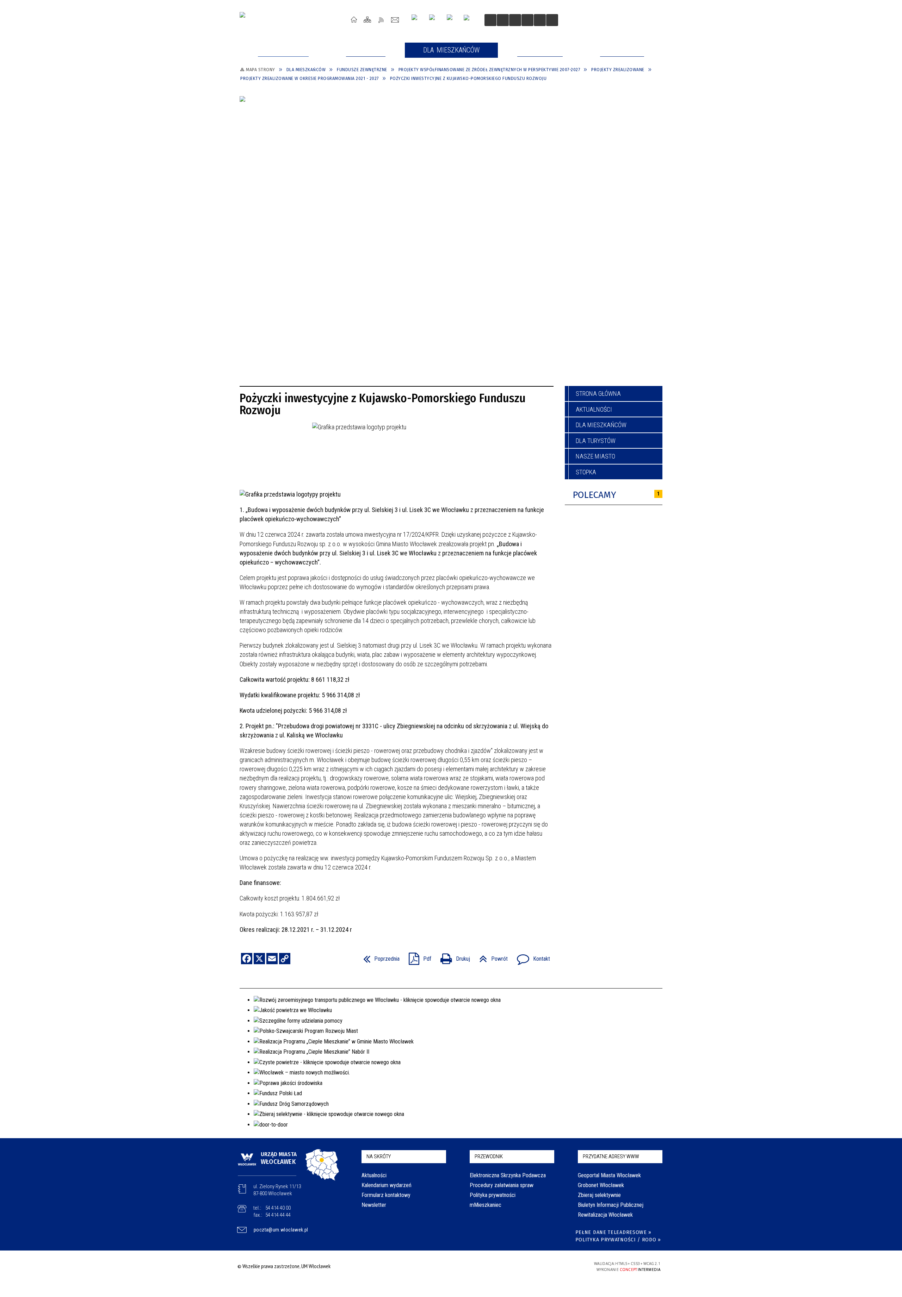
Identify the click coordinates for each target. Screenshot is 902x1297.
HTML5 (528, 1266)
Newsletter (374, 1205)
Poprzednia (379, 956)
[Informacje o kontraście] (540, 20)
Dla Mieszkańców (601, 425)
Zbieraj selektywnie (599, 1195)
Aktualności (594, 409)
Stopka (586, 472)
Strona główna (598, 393)
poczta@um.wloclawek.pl (281, 1230)
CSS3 (538, 1266)
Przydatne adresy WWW (611, 1156)
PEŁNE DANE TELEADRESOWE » (613, 1232)
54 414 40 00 (278, 1208)
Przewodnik (489, 1156)
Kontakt (395, 19)
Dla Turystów (596, 440)
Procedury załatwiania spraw (501, 1185)
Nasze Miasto (595, 456)
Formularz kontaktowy (386, 1195)
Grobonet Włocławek (601, 1185)
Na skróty (378, 1156)
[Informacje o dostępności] (503, 20)
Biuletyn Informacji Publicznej (610, 1205)
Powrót (491, 956)
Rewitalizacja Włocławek (605, 1214)
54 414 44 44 (278, 1215)
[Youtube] (434, 19)
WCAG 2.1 (560, 1265)
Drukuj (452, 956)
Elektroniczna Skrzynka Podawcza (508, 1175)
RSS (381, 19)
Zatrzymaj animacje (490, 20)
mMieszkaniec (485, 1205)
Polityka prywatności (492, 1195)
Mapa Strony (367, 19)
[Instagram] (417, 19)
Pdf (417, 956)
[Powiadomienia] (552, 20)
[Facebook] (452, 20)
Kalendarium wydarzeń (387, 1185)
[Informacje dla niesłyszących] (527, 20)
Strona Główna (354, 19)
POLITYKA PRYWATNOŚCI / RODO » (618, 1240)
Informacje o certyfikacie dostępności (449, 1267)
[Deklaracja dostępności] (515, 20)
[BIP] (469, 21)
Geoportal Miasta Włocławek (609, 1175)
